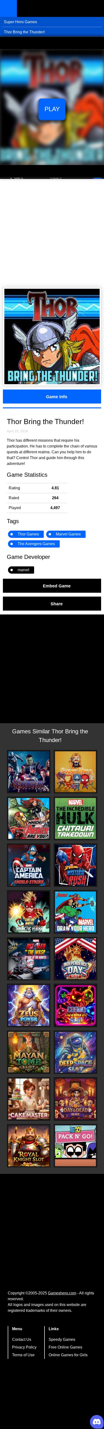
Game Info (56, 396)
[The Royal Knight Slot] (28, 1145)
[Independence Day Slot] (75, 958)
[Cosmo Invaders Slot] (75, 1005)
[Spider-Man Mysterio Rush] (75, 865)
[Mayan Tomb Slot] (28, 1052)
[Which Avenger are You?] (28, 818)
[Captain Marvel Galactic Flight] (28, 911)
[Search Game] (96, 9)
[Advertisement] (52, 233)
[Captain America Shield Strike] (28, 865)
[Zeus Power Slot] (28, 1005)
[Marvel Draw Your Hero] (75, 911)
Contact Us (21, 1339)
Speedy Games (62, 1339)
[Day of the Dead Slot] (75, 1098)
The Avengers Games (36, 544)
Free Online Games (65, 1347)
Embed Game (57, 585)
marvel (23, 570)
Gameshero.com (62, 1293)
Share (57, 603)
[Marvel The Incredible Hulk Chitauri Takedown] (75, 818)
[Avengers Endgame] (28, 771)
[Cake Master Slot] (28, 1098)
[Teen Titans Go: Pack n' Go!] (75, 1145)
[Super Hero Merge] (75, 771)
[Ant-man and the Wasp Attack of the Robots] (28, 958)
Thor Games (28, 534)
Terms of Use (23, 1355)
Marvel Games (68, 534)
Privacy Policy (24, 1347)
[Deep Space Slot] (75, 1052)
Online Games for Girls (68, 1355)
